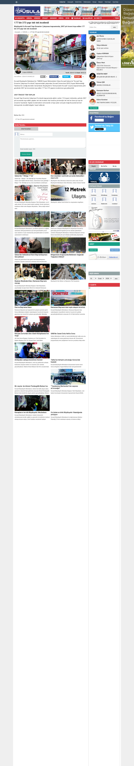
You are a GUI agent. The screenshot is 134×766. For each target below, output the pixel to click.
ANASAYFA (20, 18)
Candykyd (114, 204)
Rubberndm (104, 204)
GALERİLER (88, 18)
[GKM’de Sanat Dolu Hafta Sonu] (68, 324)
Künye (94, 2)
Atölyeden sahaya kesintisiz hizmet (29, 360)
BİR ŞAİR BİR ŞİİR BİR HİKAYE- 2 (107, 77)
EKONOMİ (53, 18)
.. (18, 2)
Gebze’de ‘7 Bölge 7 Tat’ (24, 176)
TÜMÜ (117, 18)
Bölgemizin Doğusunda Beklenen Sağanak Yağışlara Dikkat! (67, 256)
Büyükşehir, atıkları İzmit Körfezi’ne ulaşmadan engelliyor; (67, 202)
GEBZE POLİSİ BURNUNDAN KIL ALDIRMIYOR (107, 94)
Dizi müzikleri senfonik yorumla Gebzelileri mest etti (67, 177)
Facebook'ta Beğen (104, 117)
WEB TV (99, 18)
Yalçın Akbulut (102, 45)
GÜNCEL (29, 18)
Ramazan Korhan (103, 90)
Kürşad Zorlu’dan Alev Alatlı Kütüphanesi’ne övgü (32, 335)
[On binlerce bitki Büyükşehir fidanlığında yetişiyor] (68, 403)
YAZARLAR (77, 18)
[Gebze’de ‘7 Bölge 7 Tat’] (32, 166)
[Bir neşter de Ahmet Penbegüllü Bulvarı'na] (32, 377)
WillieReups (104, 195)
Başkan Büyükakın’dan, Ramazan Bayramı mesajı (31, 282)
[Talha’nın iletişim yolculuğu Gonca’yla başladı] (68, 350)
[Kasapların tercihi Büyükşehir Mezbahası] (32, 403)
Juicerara (93, 204)
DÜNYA (61, 18)
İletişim (100, 2)
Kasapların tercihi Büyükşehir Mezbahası (30, 412)
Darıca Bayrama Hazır (23, 307)
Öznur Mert (101, 62)
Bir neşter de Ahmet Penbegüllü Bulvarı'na (31, 386)
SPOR (67, 18)
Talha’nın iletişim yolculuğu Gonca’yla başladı (65, 361)
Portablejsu (115, 195)
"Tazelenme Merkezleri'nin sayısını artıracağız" (64, 387)
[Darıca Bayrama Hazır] (32, 298)
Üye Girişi (115, 2)
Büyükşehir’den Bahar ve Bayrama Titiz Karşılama (65, 281)
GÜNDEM (37, 18)
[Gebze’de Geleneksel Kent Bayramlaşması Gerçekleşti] (32, 245)
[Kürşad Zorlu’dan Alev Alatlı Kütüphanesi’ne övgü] (32, 324)
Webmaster (87, 2)
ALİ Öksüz (100, 36)
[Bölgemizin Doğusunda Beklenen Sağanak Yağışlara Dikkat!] (68, 245)
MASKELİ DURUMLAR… (104, 85)
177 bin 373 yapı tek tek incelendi (24, 119)
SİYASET (45, 18)
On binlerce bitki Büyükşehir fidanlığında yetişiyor (66, 413)
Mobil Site (78, 2)
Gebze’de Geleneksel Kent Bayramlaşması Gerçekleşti (31, 256)
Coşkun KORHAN (103, 53)
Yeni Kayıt (108, 2)
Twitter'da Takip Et (104, 125)
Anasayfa (70, 2)
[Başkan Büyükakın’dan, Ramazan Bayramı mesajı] (32, 272)
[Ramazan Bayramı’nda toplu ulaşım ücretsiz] (68, 298)
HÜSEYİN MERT (102, 74)
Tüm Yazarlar (93, 108)
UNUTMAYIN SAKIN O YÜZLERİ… (107, 102)
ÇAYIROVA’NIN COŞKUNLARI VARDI (106, 40)
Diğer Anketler (115, 250)
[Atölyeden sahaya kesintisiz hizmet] (32, 350)
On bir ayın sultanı (102, 48)
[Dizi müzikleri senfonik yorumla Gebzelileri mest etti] (68, 166)
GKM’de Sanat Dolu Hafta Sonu (63, 334)
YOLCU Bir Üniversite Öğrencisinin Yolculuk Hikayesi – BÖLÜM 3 (107, 68)
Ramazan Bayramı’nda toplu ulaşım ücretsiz (68, 307)
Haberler (62, 2)
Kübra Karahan (102, 99)
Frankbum (93, 195)
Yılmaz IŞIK (101, 82)
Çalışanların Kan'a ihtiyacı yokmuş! (105, 57)
